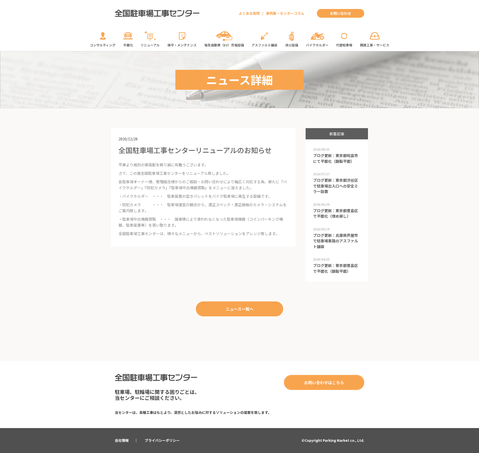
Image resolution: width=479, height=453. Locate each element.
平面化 (128, 45)
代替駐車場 (344, 45)
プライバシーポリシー (162, 440)
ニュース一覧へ (239, 309)
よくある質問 (249, 13)
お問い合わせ (340, 13)
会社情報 (122, 440)
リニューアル (150, 45)
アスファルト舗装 (264, 45)
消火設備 (291, 45)
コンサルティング (103, 45)
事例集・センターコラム (285, 13)
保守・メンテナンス (182, 45)
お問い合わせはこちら (324, 382)
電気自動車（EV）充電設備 (224, 45)
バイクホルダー (317, 45)
